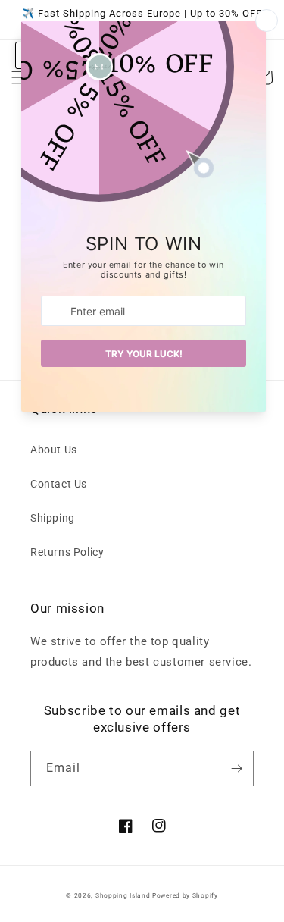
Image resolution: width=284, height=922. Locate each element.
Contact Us (58, 484)
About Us (53, 450)
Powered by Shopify (185, 895)
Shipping (52, 518)
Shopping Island (123, 895)
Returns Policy (67, 552)
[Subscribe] (236, 768)
